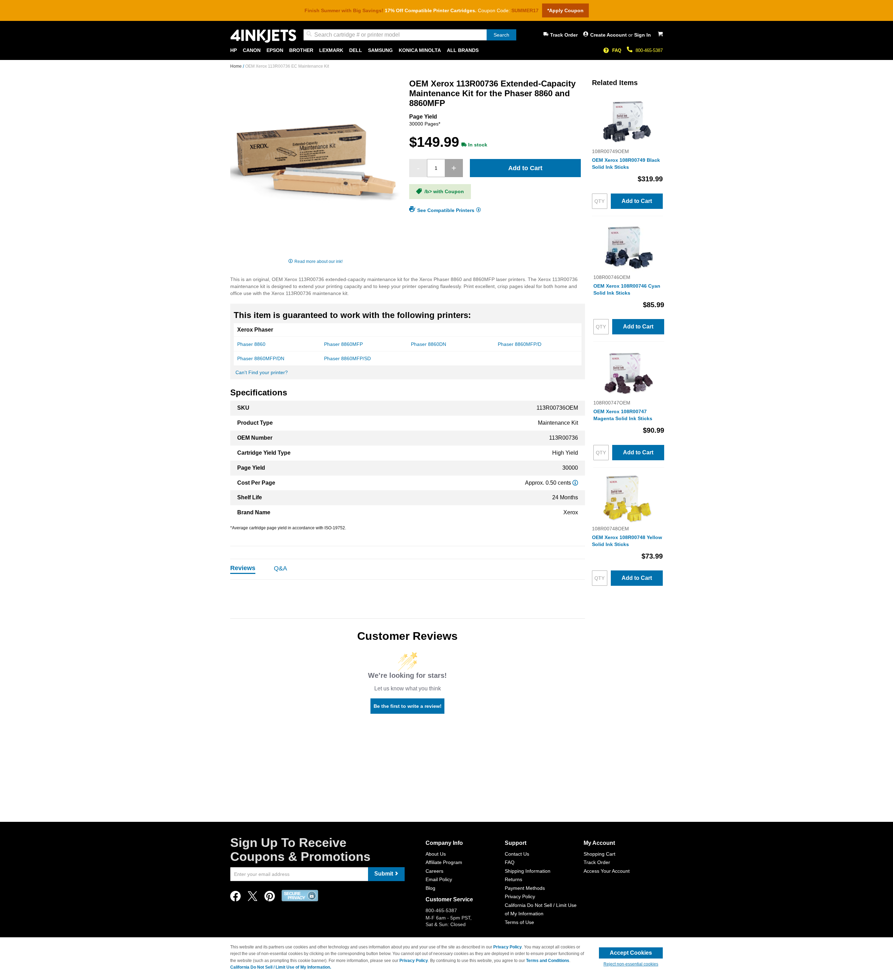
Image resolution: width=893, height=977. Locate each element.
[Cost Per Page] (575, 483)
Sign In (642, 35)
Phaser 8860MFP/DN (260, 358)
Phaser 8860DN (428, 344)
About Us (436, 854)
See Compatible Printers (445, 210)
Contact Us (517, 854)
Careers (434, 871)
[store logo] (263, 36)
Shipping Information (527, 871)
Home (236, 66)
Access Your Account (607, 871)
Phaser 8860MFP (343, 344)
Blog (430, 888)
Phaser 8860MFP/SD (347, 358)
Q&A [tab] (280, 568)
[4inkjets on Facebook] (235, 898)
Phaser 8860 (251, 344)
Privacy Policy (520, 896)
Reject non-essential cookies (630, 964)
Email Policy (439, 879)
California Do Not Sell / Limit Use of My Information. (280, 967)
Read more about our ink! (318, 261)
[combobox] (409, 34)
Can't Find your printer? (261, 372)
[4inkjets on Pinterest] (269, 898)
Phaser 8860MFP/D (519, 344)
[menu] (446, 50)
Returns (513, 879)
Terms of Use (519, 922)
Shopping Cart (599, 854)
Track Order (564, 35)
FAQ (616, 50)
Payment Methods (525, 888)
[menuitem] (233, 50)
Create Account (609, 35)
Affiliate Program (444, 862)
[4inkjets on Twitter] (252, 898)
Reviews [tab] (242, 568)
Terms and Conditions (547, 960)
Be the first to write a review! (408, 706)
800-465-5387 (649, 50)
